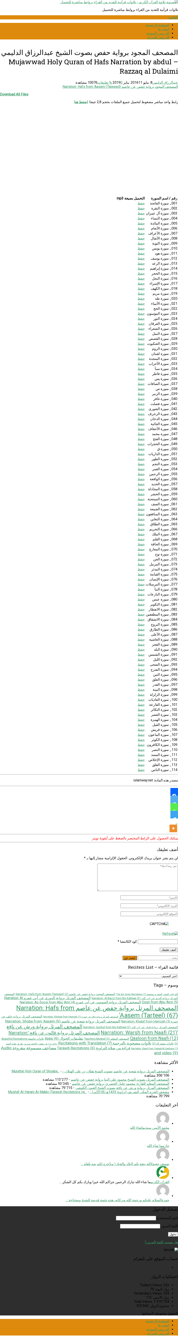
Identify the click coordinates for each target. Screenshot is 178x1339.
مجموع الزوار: (159, 1306)
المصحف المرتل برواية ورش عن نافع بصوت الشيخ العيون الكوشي (122, 1088)
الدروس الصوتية (157, 33)
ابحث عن (129, 958)
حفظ (141, 203)
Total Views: (143, 1302)
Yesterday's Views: (148, 1293)
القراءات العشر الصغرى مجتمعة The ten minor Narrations (147, 994)
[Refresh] (170, 934)
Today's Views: (151, 1285)
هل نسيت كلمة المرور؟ (161, 1242)
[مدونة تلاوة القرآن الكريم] (119, 2)
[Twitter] (174, 799)
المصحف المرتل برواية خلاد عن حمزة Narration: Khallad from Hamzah (80, 1016)
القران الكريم (160, 1182)
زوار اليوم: (161, 1289)
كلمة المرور (169, 1226)
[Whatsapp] (174, 807)
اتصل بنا (163, 29)
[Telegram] (174, 814)
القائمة (173, 17)
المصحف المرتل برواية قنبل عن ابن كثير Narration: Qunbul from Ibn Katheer (130, 1027)
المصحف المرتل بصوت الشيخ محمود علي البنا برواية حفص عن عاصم (120, 1079)
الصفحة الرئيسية (157, 25)
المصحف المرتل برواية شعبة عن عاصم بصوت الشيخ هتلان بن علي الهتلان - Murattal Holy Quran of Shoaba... (90, 1071)
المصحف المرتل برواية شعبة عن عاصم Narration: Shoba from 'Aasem (62, 1021)
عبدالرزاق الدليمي (165, 82)
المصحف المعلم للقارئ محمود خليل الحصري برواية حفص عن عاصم (120, 1084)
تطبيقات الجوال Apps (64, 1038)
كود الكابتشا (128, 941)
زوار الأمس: (160, 1297)
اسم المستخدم (167, 1218)
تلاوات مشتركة (163, 1043)
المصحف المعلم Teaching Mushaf (106, 1038)
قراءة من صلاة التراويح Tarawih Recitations (93, 1048)
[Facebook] (174, 792)
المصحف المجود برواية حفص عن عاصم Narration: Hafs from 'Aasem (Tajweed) (120, 87)
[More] (173, 825)
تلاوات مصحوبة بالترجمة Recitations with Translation (104, 1043)
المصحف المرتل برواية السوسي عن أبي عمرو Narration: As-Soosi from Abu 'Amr (80, 1002)
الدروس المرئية (158, 37)
